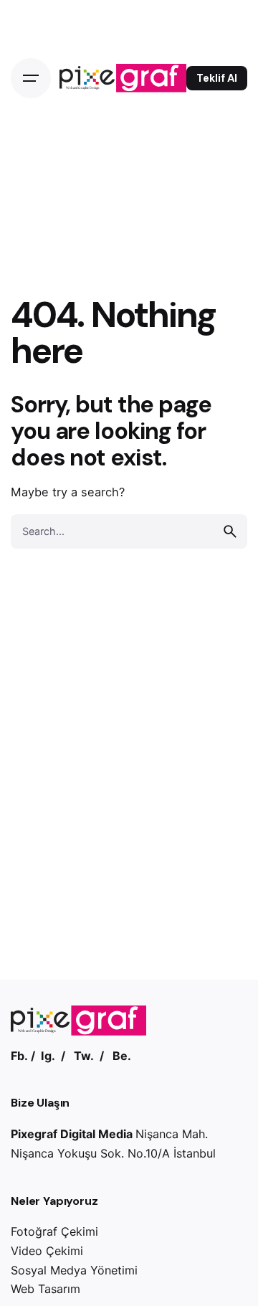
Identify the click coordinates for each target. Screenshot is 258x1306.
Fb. (19, 1056)
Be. (122, 1056)
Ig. (48, 1056)
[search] (230, 531)
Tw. (84, 1056)
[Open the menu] (31, 78)
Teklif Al (216, 78)
